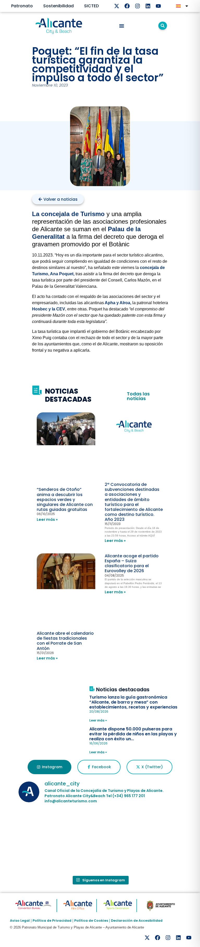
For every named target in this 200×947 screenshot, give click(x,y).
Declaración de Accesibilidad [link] (136, 920)
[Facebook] (127, 6)
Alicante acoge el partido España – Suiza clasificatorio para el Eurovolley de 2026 (132, 563)
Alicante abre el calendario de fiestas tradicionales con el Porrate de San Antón (65, 640)
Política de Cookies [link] (91, 920)
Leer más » (47, 519)
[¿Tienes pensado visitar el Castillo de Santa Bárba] (155, 825)
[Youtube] (158, 6)
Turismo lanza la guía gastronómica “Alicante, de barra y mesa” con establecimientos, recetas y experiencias (133, 702)
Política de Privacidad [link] (52, 920)
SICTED (91, 6)
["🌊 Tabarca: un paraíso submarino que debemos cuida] (44, 856)
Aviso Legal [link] (20, 920)
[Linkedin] (148, 6)
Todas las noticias (138, 396)
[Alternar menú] (121, 25)
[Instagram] (137, 6)
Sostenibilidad (58, 6)
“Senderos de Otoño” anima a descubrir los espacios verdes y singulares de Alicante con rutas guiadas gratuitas (65, 499)
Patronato (22, 6)
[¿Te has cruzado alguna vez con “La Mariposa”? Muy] (44, 825)
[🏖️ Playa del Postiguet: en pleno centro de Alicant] (99, 825)
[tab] (49, 767)
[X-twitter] (116, 6)
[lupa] (162, 26)
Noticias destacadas (122, 689)
